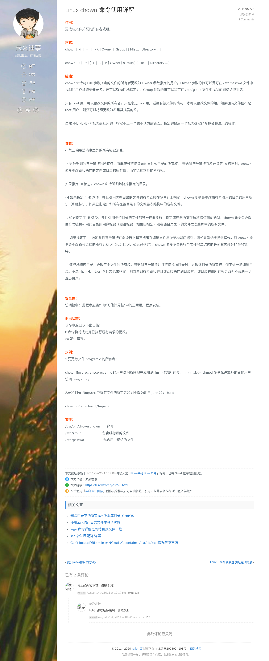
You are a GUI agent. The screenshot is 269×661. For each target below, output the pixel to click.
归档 (32, 83)
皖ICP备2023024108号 (171, 649)
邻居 (32, 91)
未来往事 (28, 48)
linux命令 (150, 473)
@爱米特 (95, 604)
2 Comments (246, 19)
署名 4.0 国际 (94, 491)
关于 (32, 99)
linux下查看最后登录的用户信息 (231, 562)
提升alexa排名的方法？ (82, 562)
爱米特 (81, 593)
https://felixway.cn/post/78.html (106, 485)
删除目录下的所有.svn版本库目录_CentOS (102, 516)
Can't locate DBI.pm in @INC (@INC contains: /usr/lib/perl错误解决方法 (124, 542)
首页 (32, 66)
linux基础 (137, 473)
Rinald (93, 617)
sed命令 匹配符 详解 (85, 536)
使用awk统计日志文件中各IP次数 (95, 522)
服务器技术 (247, 14)
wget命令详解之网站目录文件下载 (96, 529)
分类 (32, 74)
